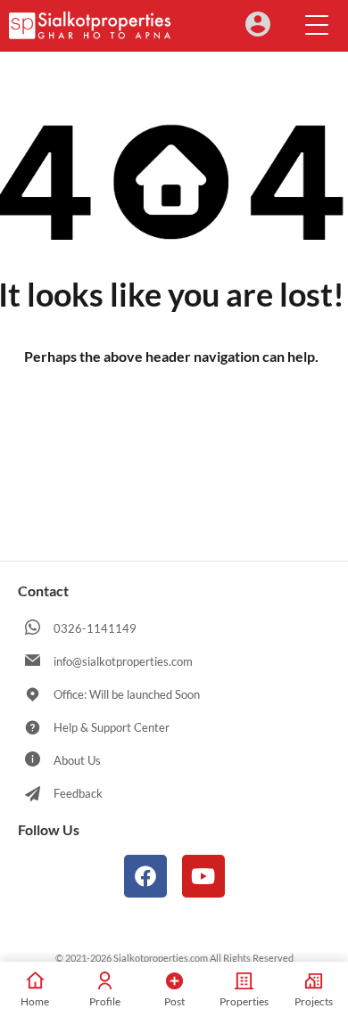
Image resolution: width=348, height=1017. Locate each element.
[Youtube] (203, 876)
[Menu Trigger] (317, 24)
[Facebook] (145, 876)
